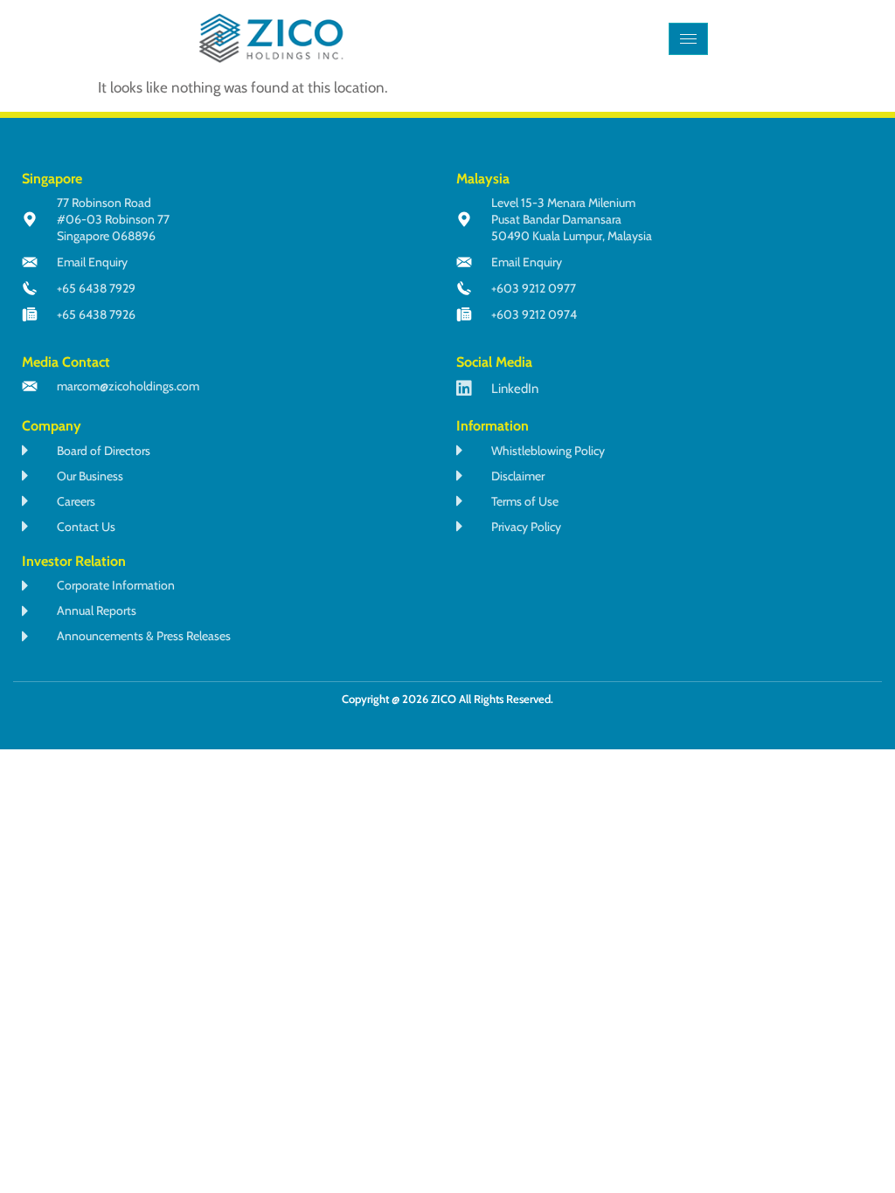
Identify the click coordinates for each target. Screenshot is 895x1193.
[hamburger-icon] (688, 39)
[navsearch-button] (739, 38)
